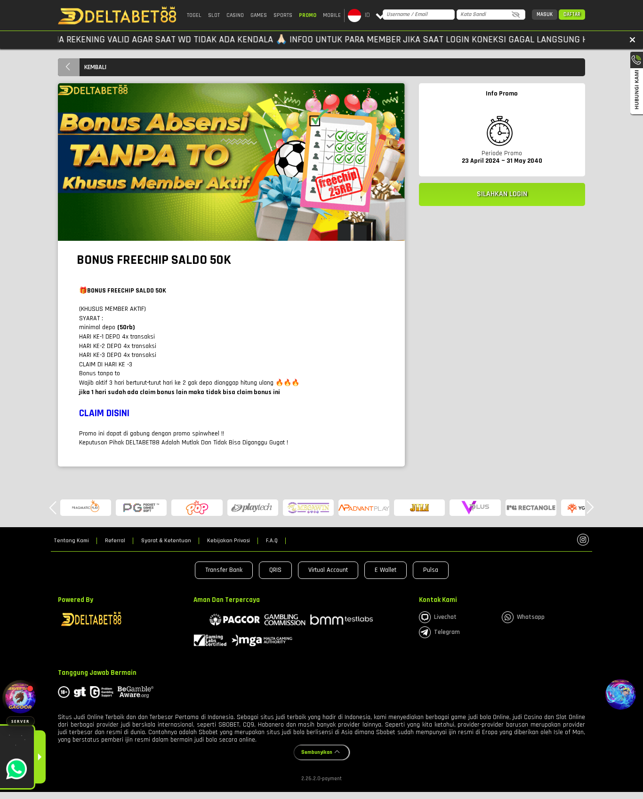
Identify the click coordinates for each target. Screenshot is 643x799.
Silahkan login (502, 194)
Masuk (545, 14)
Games (258, 15)
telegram (447, 632)
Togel (194, 15)
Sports (282, 15)
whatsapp (531, 617)
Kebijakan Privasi (228, 541)
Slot (214, 15)
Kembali (95, 67)
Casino (235, 15)
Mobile (332, 15)
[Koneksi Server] (20, 698)
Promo (307, 15)
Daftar (571, 14)
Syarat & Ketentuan (166, 541)
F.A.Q (272, 541)
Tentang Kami (71, 541)
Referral (115, 541)
